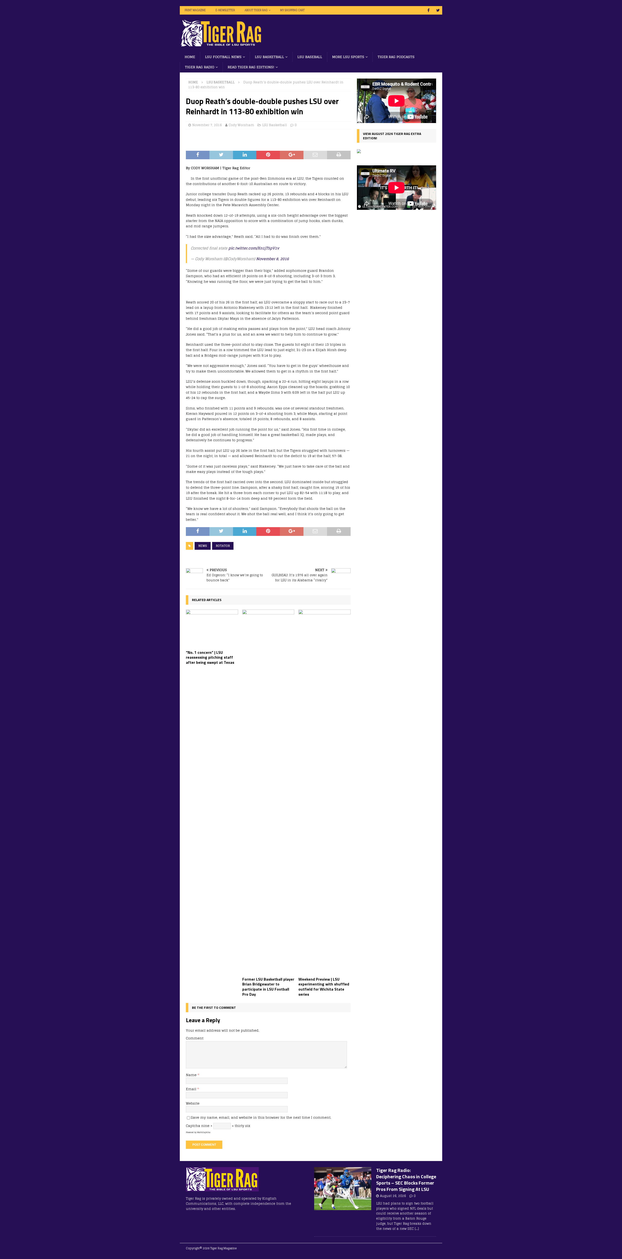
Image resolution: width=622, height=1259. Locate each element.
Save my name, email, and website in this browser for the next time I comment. (261, 1117)
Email (191, 1089)
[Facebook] (428, 10)
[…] (417, 1229)
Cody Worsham (241, 125)
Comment (194, 1038)
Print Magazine (195, 10)
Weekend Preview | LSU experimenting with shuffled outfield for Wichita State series (323, 986)
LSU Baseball (309, 57)
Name (192, 1075)
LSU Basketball (269, 57)
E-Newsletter (225, 10)
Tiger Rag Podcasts (396, 57)
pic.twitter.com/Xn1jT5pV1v (253, 248)
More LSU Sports (348, 57)
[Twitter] (438, 10)
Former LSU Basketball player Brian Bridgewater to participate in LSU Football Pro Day (268, 986)
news (202, 545)
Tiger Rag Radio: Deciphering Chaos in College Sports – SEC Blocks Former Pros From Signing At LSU (406, 1179)
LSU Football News (223, 57)
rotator (223, 545)
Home (190, 57)
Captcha (193, 1126)
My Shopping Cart (292, 10)
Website (192, 1103)
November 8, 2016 (272, 259)
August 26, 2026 (393, 1196)
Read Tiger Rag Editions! (251, 67)
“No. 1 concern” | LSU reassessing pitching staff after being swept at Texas (210, 657)
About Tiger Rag (256, 10)
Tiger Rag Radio (199, 67)
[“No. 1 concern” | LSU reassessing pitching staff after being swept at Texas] (212, 628)
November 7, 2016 (207, 125)
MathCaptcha (203, 1132)
